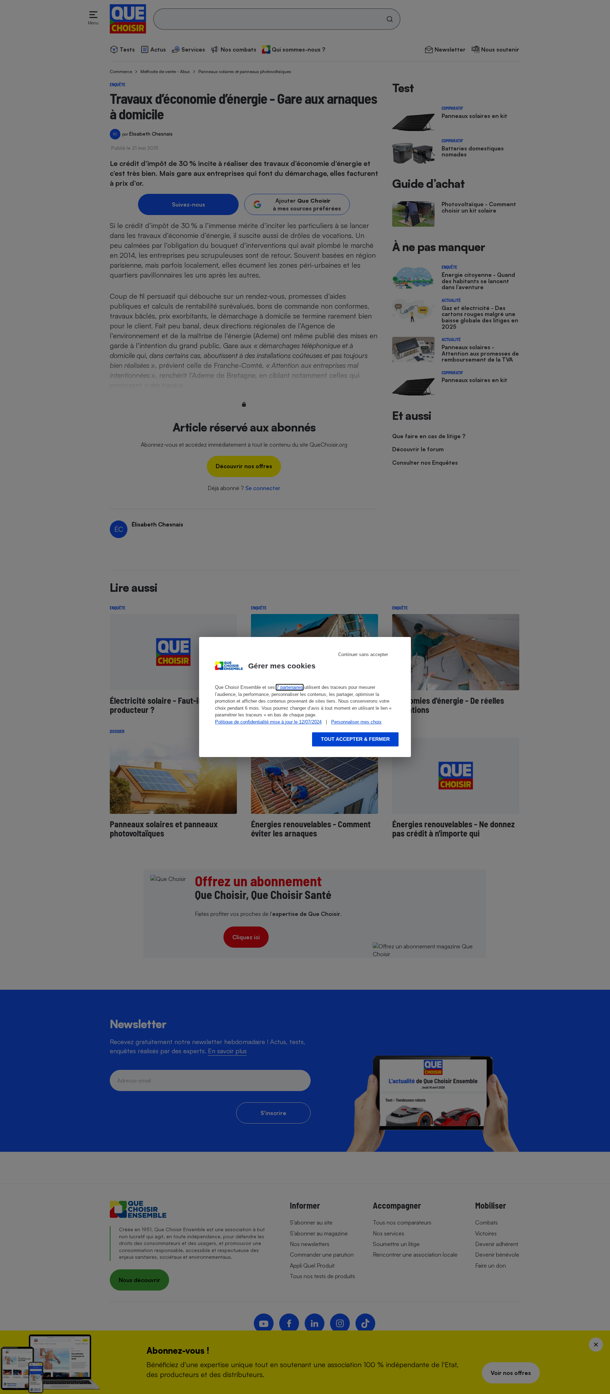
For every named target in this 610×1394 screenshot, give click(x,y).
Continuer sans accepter (363, 654)
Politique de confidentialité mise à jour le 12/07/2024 (268, 722)
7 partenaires (289, 687)
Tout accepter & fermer (355, 739)
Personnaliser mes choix (356, 722)
